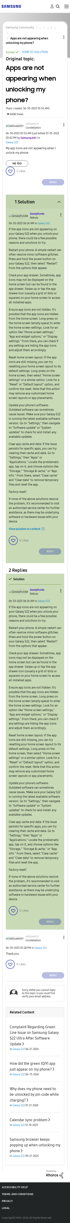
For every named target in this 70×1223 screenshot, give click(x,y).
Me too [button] (17, 163)
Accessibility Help (15, 1187)
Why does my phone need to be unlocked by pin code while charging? (34, 1094)
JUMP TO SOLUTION (35, 52)
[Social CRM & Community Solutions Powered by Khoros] (54, 1174)
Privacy (7, 1201)
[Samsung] (11, 6)
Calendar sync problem (28, 1120)
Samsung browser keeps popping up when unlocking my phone (35, 1145)
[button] (57, 125)
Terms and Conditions (18, 1194)
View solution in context (24, 529)
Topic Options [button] (57, 37)
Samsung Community (20, 27)
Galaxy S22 (12, 142)
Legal (6, 1208)
